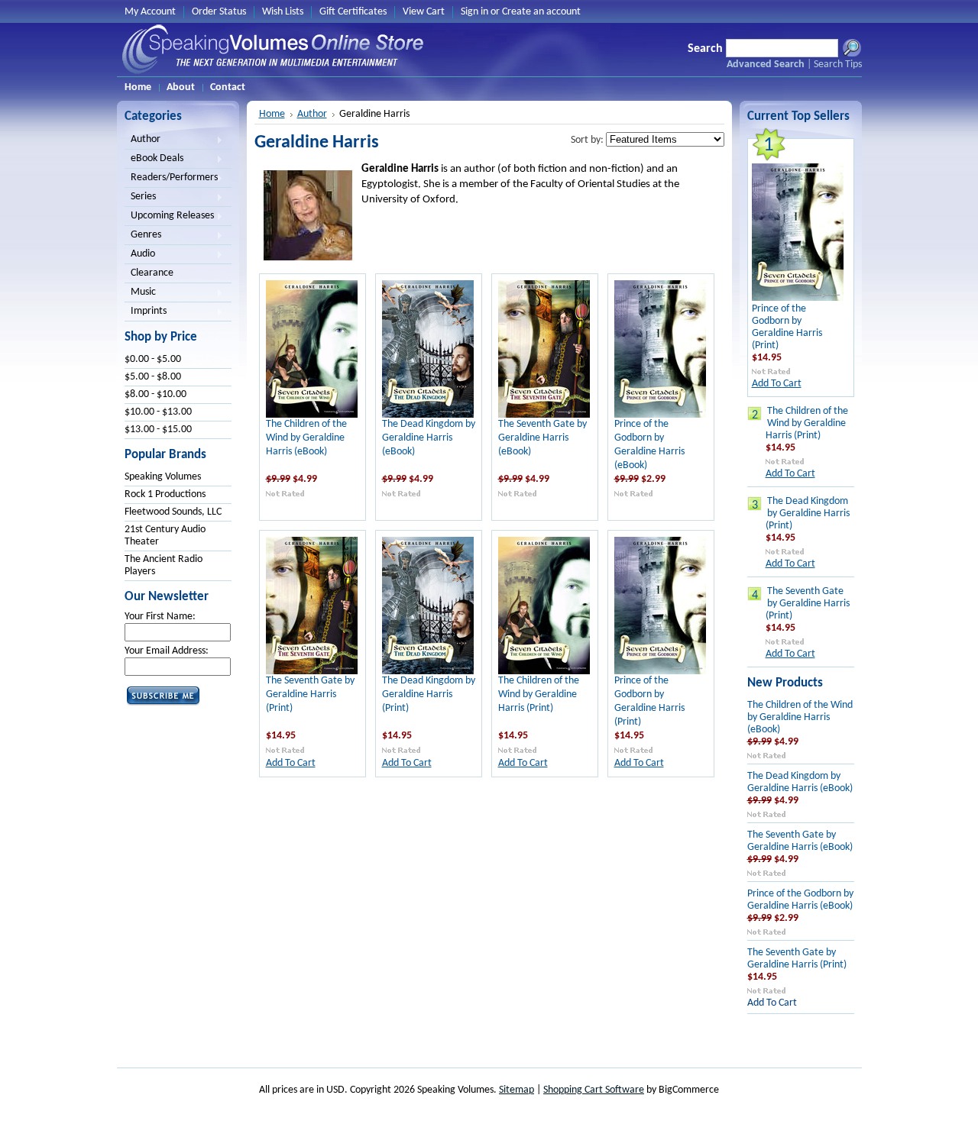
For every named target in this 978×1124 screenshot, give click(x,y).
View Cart (424, 12)
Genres (143, 236)
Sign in (474, 12)
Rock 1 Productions (165, 494)
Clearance (152, 273)
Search (705, 49)
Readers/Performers (171, 179)
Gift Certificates (353, 12)
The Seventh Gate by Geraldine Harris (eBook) (542, 437)
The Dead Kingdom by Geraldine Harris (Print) (428, 694)
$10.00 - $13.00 (158, 412)
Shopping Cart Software (593, 1090)
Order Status (219, 12)
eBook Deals (154, 159)
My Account (150, 12)
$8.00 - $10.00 (155, 394)
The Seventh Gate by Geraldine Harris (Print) (310, 694)
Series (140, 198)
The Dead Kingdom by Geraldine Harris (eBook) (428, 437)
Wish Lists (282, 12)
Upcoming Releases (169, 217)
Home (272, 114)
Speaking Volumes (163, 477)
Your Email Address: (167, 651)
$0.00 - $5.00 (153, 359)
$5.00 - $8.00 (153, 377)
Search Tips (838, 64)
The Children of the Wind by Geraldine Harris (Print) (538, 694)
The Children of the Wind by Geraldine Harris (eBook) (306, 437)
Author (142, 140)
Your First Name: (160, 617)
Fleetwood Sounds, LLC (173, 512)
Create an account (541, 12)
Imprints (146, 312)
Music (140, 293)
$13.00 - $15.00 (158, 429)
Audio (140, 255)
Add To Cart (291, 763)
